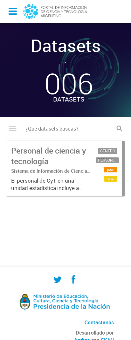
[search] (119, 128)
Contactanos (99, 322)
